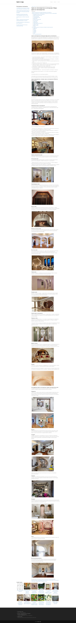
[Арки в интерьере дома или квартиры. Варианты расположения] (55, 589)
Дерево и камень (35, 25)
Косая (34, 33)
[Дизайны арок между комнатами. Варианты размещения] (27, 589)
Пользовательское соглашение (25, 613)
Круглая (34, 29)
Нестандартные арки (44, 581)
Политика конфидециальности (22, 614)
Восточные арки (35, 20)
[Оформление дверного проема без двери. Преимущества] (27, 600)
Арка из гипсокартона (45, 579)
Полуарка (34, 30)
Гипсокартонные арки (52, 579)
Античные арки (51, 580)
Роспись (34, 26)
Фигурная (34, 32)
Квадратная (35, 28)
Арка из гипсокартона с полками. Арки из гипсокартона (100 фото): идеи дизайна (44, 13)
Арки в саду (20, 2)
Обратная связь (19, 616)
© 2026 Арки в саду (20, 611)
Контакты (18, 613)
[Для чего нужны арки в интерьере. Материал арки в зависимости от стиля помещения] (34, 589)
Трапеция (34, 31)
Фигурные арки (35, 22)
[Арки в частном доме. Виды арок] (20, 589)
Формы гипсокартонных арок (37, 15)
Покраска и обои (35, 24)
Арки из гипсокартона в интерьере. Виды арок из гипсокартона (41, 12)
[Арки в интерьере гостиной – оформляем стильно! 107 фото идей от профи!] (48, 589)
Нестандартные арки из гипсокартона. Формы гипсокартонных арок (42, 27)
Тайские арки (35, 21)
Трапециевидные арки (36, 17)
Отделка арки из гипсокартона (37, 23)
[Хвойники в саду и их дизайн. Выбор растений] (55, 600)
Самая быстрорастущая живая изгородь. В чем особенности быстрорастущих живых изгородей (22, 11)
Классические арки (36, 16)
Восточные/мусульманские (37, 34)
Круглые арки (35, 18)
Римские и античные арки (37, 19)
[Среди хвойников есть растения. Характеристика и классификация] (48, 600)
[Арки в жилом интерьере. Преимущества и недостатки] (20, 600)
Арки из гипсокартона (38, 579)
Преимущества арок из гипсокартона (38, 14)
